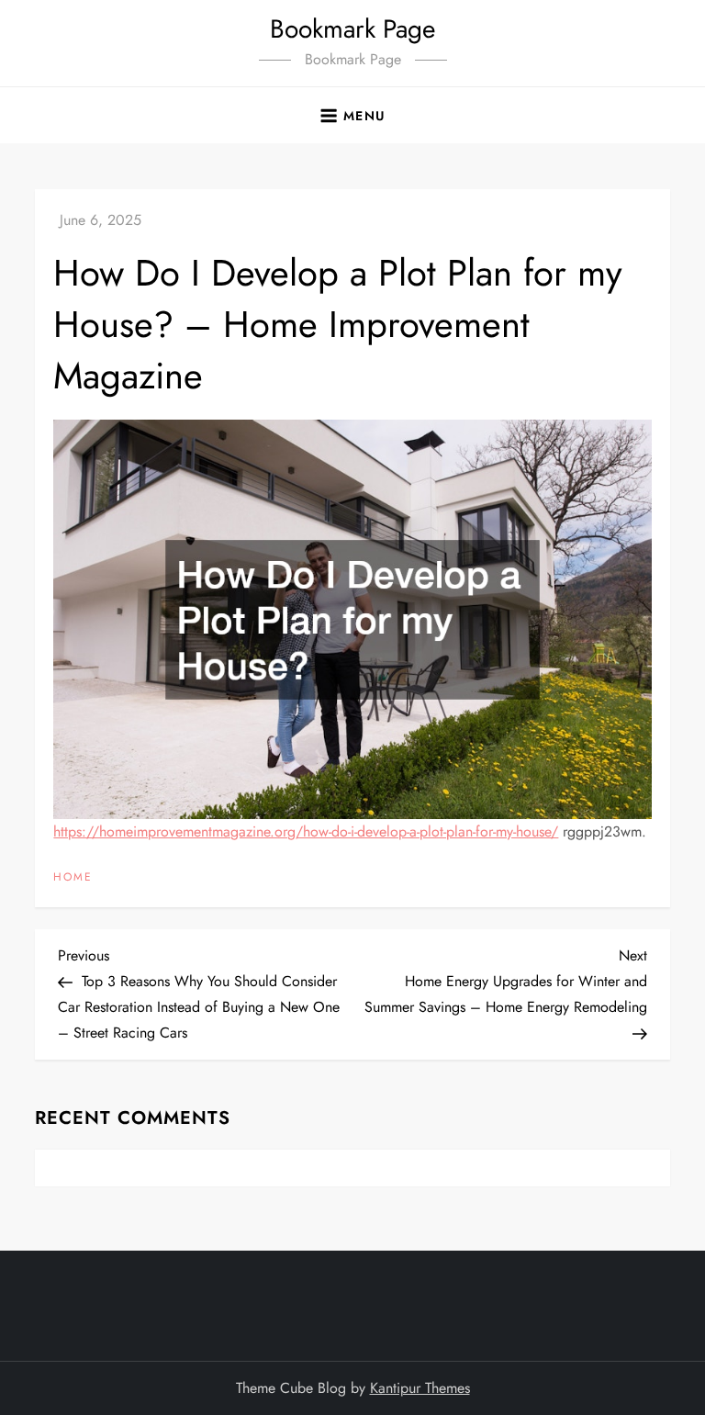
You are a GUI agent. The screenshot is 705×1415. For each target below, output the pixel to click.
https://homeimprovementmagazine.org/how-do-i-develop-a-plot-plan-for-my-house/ (305, 831)
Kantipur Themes (420, 1387)
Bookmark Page (352, 29)
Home (73, 877)
